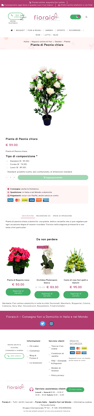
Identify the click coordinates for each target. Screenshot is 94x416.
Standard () (19, 161)
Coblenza (6, 306)
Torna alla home (48, 405)
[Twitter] (42, 323)
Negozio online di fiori (42, 41)
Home (26, 41)
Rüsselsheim (43, 306)
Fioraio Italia (41, 402)
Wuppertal (77, 303)
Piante (67, 41)
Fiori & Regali (34, 30)
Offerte (61, 30)
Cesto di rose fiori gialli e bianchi (76, 281)
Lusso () (18, 167)
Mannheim (65, 303)
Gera (14, 306)
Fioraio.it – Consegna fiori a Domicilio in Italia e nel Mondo (47, 316)
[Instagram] (51, 323)
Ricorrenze (75, 30)
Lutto (48, 35)
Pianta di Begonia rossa (18, 280)
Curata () (18, 164)
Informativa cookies (83, 402)
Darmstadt (55, 303)
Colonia (86, 303)
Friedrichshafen (57, 306)
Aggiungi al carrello (54, 177)
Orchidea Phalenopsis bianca (47, 281)
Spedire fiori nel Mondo (60, 402)
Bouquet (20, 30)
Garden (49, 30)
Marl (20, 306)
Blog (55, 35)
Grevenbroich (29, 306)
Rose (38, 35)
